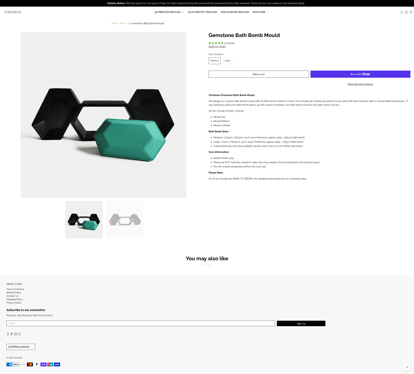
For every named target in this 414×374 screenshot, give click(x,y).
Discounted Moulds (235, 12)
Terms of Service (15, 289)
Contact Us (12, 296)
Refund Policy (13, 292)
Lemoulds (17, 358)
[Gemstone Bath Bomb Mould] (103, 115)
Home (115, 23)
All (124, 23)
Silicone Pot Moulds (202, 12)
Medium (214, 60)
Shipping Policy (14, 299)
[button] (216, 43)
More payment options (360, 84)
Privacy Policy (13, 302)
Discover (259, 12)
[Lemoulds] (12, 12)
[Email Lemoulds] (19, 334)
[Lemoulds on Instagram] (15, 334)
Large (227, 60)
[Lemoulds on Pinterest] (11, 334)
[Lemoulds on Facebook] (7, 334)
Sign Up (301, 323)
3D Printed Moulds (167, 12)
